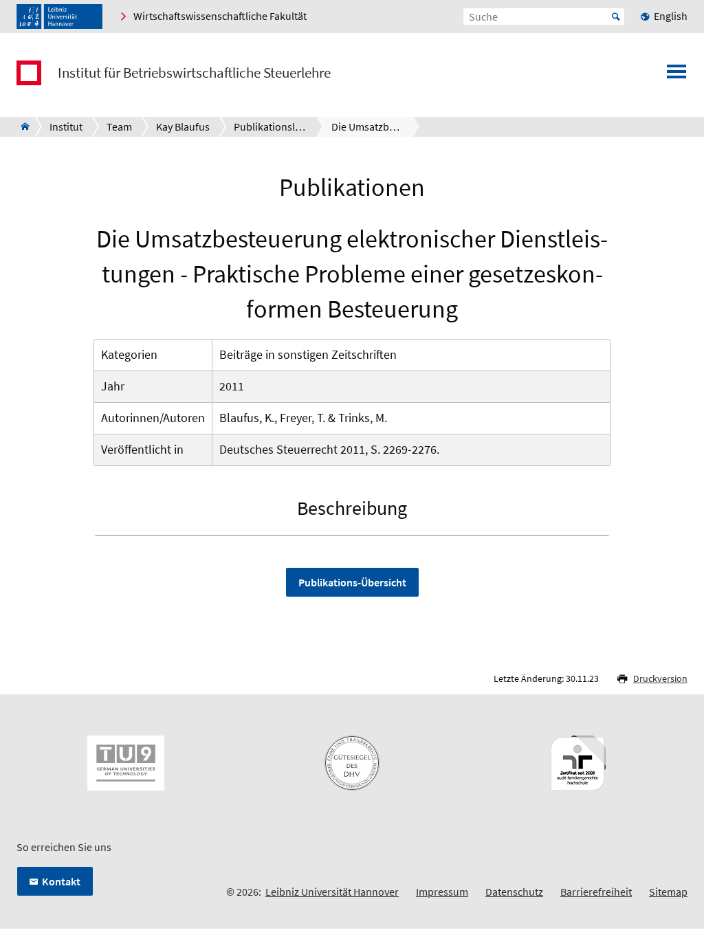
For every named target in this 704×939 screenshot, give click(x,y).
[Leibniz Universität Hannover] (59, 16)
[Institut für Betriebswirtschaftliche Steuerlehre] (21, 126)
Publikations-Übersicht (352, 582)
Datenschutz (514, 891)
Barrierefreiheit (596, 891)
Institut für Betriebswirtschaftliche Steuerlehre (194, 73)
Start (616, 16)
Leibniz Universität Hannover (332, 891)
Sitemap (668, 891)
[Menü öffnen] (677, 75)
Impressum (442, 891)
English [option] (671, 16)
